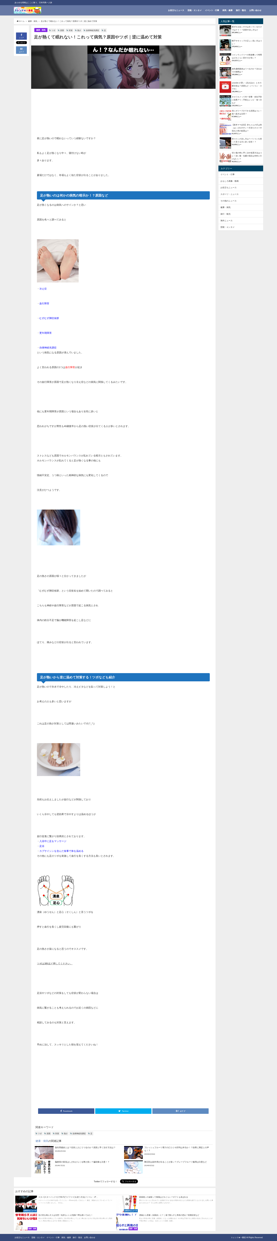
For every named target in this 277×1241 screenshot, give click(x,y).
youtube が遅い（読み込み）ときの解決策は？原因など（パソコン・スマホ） (247, 86)
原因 (62, 30)
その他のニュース (228, 201)
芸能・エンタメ (195, 10)
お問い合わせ (255, 10)
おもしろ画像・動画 (229, 181)
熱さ (79, 30)
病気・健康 (227, 10)
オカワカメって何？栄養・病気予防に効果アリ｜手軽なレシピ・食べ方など (247, 100)
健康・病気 (41, 30)
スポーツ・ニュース (229, 194)
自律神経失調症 (92, 30)
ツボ (53, 30)
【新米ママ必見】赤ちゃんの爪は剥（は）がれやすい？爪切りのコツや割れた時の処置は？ (247, 128)
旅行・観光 (241, 10)
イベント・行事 (212, 10)
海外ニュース (226, 221)
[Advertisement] (80, 113)
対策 (71, 30)
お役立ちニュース (176, 10)
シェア (21, 38)
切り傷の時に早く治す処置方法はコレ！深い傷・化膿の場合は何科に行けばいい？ (247, 156)
